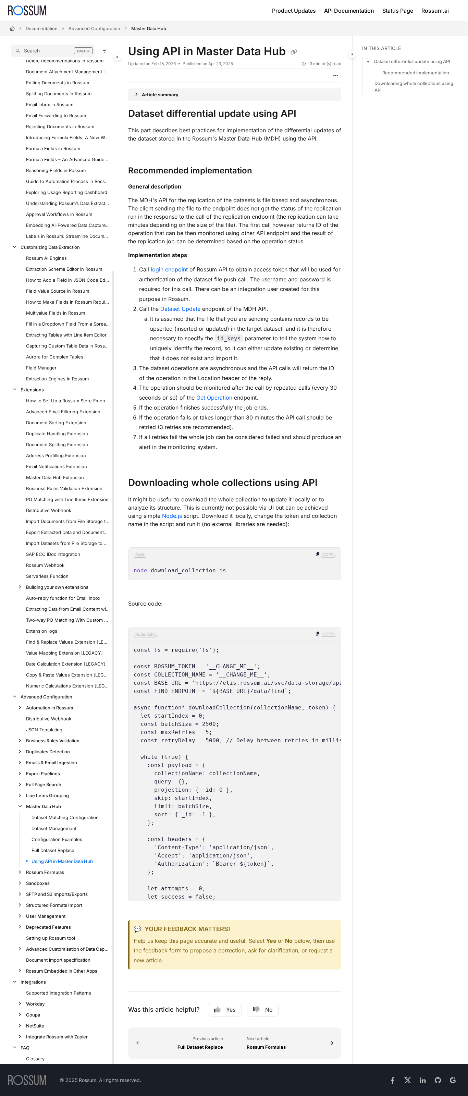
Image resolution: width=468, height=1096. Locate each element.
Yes (231, 1009)
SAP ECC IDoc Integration (53, 554)
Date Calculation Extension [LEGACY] (66, 664)
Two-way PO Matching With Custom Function (68, 620)
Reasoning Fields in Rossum (56, 170)
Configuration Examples (57, 839)
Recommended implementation (415, 72)
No (269, 1009)
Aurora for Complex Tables (54, 357)
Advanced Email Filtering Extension (63, 411)
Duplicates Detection (48, 751)
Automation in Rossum (49, 707)
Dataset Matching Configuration (65, 817)
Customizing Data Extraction (50, 247)
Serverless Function (47, 576)
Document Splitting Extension (57, 444)
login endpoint (169, 269)
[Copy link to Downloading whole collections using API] (328, 483)
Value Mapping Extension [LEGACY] (64, 653)
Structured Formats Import (54, 905)
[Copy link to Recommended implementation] (263, 171)
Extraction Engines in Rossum (57, 378)
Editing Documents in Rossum (57, 82)
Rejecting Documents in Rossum (60, 126)
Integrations (33, 982)
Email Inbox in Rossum (49, 104)
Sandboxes (38, 883)
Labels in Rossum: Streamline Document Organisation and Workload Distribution (68, 236)
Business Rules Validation (52, 740)
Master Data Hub (148, 28)
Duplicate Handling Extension (57, 433)
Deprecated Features (48, 927)
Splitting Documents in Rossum (58, 93)
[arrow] (368, 61)
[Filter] (104, 51)
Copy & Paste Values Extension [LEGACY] (68, 675)
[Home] (27, 10)
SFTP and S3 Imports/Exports (57, 894)
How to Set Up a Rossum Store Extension (68, 400)
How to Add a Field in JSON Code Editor (68, 280)
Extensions (32, 389)
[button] (53, 51)
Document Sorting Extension (56, 422)
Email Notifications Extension (56, 466)
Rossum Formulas (45, 872)
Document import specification (58, 960)
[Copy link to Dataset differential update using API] (307, 114)
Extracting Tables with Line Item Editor (66, 335)
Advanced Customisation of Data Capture (68, 949)
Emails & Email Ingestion (51, 762)
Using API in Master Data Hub (62, 861)
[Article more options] (335, 75)
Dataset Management (54, 828)
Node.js (172, 515)
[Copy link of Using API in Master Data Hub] (293, 52)
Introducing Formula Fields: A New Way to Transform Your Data (68, 137)
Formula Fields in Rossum (53, 148)
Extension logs (41, 631)
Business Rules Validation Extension (64, 488)
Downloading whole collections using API (413, 87)
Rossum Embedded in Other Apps (61, 971)
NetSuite (35, 1025)
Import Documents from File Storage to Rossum (68, 521)
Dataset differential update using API (412, 61)
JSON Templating (44, 729)
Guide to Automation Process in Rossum (68, 181)
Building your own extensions (57, 587)
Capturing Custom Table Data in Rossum (68, 346)
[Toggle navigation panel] (117, 57)
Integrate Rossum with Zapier (57, 1036)
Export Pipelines (43, 773)
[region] (234, 563)
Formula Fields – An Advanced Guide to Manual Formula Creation (68, 159)
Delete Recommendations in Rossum (64, 60)
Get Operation (214, 397)
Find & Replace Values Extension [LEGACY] (68, 642)
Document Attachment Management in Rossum (68, 71)
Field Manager (41, 367)
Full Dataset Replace (53, 850)
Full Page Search (43, 784)
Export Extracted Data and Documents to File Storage (68, 532)
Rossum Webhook (45, 565)
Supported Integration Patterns (58, 993)
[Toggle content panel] (352, 54)
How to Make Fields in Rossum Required (68, 302)
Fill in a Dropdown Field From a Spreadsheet (68, 324)
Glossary (35, 1058)
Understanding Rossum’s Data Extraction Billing (68, 203)
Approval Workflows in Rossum (59, 214)
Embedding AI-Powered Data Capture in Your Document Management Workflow (68, 225)
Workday (35, 1004)
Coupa (33, 1015)
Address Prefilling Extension (56, 455)
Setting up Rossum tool (50, 938)
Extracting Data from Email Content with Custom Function (68, 609)
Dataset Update (180, 308)
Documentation (42, 28)
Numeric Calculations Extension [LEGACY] (68, 686)
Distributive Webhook (48, 510)
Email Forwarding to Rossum (56, 115)
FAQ (25, 1047)
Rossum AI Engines (46, 258)
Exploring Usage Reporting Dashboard (66, 192)
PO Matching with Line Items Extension (67, 499)
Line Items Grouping (47, 795)
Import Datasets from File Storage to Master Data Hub (68, 543)
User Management (45, 916)
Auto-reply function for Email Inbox (63, 598)
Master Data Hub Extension (55, 477)
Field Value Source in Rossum (57, 291)
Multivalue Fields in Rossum (55, 313)
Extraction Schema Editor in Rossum (64, 269)
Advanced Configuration (94, 28)
